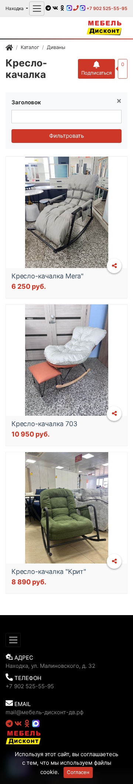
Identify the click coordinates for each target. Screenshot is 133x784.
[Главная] (9, 49)
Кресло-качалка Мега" (47, 276)
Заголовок (26, 102)
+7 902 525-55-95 (106, 8)
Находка (15, 8)
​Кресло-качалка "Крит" (48, 571)
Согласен (78, 772)
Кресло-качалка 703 (44, 424)
